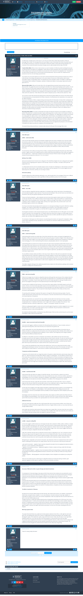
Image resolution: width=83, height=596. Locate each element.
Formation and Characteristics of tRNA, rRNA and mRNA (42, 19)
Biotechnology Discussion (20, 19)
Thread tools (10, 52)
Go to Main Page (19, 585)
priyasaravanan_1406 (13, 64)
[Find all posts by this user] (8, 129)
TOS (14, 592)
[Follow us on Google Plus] (17, 582)
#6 (75, 319)
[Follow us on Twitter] (15, 582)
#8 (75, 418)
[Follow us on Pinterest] (22, 582)
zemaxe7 (13, 138)
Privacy (10, 592)
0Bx (10, 149)
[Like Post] (74, 129)
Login (74, 1)
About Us (6, 592)
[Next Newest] (43, 555)
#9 (75, 466)
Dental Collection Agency (17, 587)
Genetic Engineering (31, 19)
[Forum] (6, 1)
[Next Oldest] (40, 555)
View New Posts (36, 578)
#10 (75, 528)
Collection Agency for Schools (12, 563)
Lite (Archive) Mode (36, 582)
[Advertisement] (50, 30)
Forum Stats (35, 580)
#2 (75, 132)
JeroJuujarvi (13, 535)
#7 (75, 369)
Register (78, 1)
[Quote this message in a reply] (76, 129)
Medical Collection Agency (30, 1)
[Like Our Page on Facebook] (12, 582)
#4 (75, 228)
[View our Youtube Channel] (19, 582)
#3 (75, 183)
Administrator (46, 58)
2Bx (10, 75)
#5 (75, 271)
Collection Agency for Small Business (14, 562)
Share (10, 129)
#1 (75, 58)
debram (13, 472)
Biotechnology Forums (10, 19)
